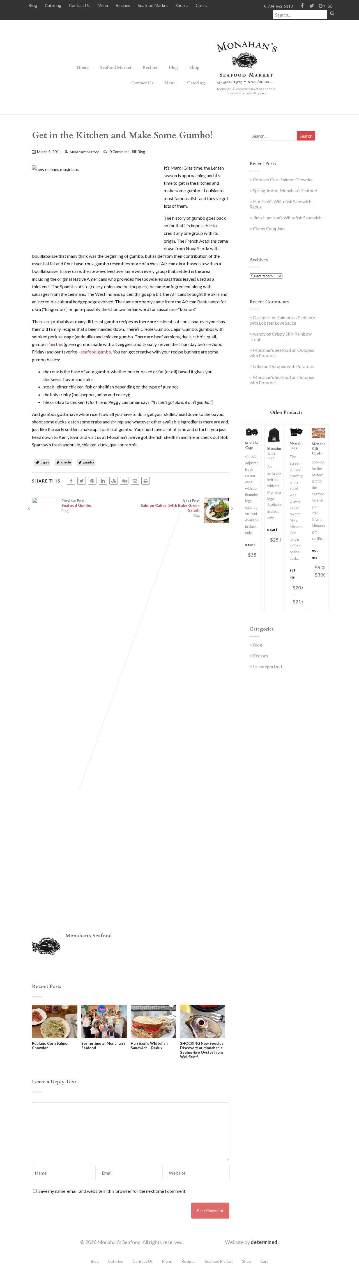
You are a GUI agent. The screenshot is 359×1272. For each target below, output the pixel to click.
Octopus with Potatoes (291, 366)
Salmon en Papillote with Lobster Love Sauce (282, 320)
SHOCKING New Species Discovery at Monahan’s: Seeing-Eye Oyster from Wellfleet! (202, 1050)
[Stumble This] (113, 481)
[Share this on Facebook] (71, 481)
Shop (180, 5)
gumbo (88, 462)
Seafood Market (153, 5)
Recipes (123, 5)
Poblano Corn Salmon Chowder (51, 1045)
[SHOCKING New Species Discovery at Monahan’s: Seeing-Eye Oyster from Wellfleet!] (202, 1036)
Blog (32, 5)
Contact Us (79, 5)
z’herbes (55, 344)
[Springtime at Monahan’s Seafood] (104, 1036)
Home (83, 67)
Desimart (262, 317)
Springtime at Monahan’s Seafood (103, 1045)
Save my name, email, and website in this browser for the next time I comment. (112, 1191)
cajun (45, 462)
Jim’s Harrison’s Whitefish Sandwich (287, 217)
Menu (102, 5)
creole (66, 462)
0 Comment (119, 151)
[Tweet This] (81, 481)
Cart (200, 5)
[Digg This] (124, 481)
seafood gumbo (96, 351)
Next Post (170, 505)
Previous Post (76, 503)
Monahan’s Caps (254, 445)
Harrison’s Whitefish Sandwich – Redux (149, 1045)
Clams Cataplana (269, 228)
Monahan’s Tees (299, 446)
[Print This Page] (145, 481)
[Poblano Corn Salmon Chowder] (54, 1036)
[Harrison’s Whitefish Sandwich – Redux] (153, 1036)
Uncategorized (267, 666)
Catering (53, 5)
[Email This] (135, 481)
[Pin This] (92, 481)
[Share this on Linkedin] (103, 481)
